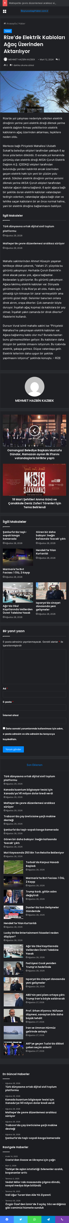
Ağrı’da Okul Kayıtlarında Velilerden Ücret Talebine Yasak (18, 609)
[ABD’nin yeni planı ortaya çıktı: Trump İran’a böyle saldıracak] (13, 999)
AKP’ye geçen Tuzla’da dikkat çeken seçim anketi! (45, 1045)
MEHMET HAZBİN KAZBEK (21, 59)
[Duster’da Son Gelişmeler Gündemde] (13, 912)
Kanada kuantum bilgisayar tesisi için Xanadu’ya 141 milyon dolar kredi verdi (28, 791)
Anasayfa (11, 23)
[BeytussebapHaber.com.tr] (34, 11)
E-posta (8, 701)
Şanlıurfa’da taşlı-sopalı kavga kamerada (15, 535)
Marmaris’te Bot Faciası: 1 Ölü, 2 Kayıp (16, 570)
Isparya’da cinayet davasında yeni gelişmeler (48, 606)
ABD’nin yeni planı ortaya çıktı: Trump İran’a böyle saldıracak (45, 996)
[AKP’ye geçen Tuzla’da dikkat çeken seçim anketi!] (13, 1048)
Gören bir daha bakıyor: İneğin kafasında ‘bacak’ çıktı (51, 535)
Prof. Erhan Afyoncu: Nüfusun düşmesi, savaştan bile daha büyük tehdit (44, 1014)
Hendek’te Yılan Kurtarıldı (46, 551)
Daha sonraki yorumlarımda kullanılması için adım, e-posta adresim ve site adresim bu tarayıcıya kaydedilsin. (33, 734)
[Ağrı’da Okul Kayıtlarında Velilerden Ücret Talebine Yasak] (18, 592)
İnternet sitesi (11, 715)
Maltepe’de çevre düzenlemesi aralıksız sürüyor (35, 3)
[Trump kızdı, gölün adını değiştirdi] (13, 896)
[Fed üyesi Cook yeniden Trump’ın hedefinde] (13, 968)
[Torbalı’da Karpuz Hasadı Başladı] (13, 867)
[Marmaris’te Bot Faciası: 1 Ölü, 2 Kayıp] (18, 557)
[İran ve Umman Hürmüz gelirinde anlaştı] (13, 1032)
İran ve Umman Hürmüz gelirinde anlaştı (41, 1029)
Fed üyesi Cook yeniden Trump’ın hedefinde (41, 965)
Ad (5, 688)
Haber (22, 23)
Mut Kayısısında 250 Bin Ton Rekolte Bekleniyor (34, 852)
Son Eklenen (34, 765)
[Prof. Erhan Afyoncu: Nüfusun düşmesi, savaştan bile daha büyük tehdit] (13, 1015)
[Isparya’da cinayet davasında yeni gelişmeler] (51, 590)
